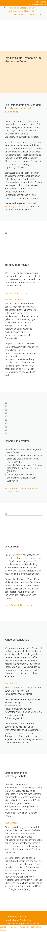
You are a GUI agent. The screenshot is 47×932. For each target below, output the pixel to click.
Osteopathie (11, 68)
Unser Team (11, 82)
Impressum (24, 923)
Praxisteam (16, 555)
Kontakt (35, 923)
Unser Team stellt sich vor (17, 605)
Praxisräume (11, 77)
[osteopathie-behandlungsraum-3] (6, 410)
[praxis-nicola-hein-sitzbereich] (6, 430)
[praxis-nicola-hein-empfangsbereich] (6, 423)
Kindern (28, 203)
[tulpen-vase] (6, 413)
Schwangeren (11, 206)
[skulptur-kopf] (6, 420)
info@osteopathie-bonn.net (36, 4)
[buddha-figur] (6, 406)
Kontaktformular (12, 86)
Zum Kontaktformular (15, 293)
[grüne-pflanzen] (6, 434)
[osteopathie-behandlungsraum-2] (6, 417)
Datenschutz (11, 923)
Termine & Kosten (13, 73)
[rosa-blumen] (6, 427)
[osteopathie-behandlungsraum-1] (6, 403)
